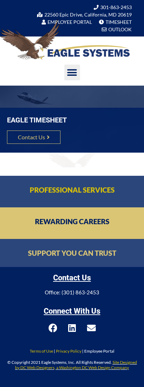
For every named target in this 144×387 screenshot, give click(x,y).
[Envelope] (91, 328)
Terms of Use (41, 351)
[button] (72, 72)
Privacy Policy (68, 351)
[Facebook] (53, 328)
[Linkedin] (72, 328)
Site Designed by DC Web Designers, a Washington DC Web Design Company (76, 365)
